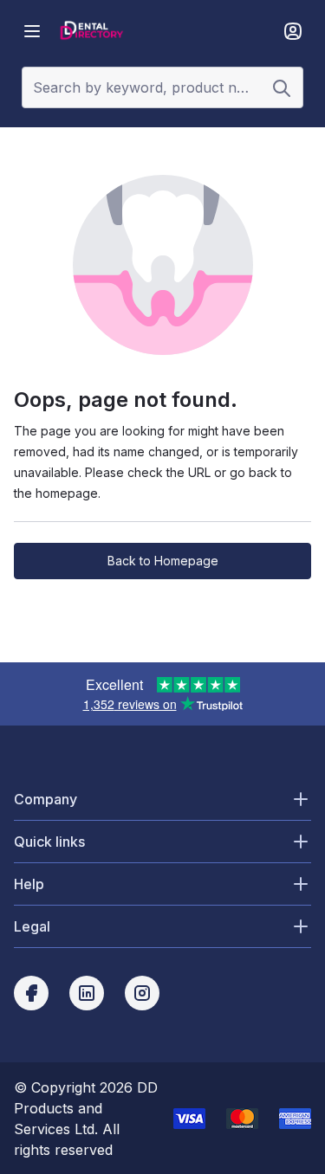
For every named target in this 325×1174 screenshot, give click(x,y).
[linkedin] (86, 993)
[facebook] (31, 993)
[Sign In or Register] (293, 31)
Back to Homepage (162, 560)
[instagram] (142, 993)
